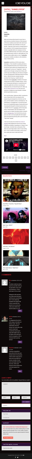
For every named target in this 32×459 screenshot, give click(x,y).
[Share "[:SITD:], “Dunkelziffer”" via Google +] (10, 157)
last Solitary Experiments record (12, 88)
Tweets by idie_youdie (7, 448)
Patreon (16, 430)
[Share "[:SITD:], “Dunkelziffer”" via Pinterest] (16, 157)
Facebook (6, 417)
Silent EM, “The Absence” (9, 246)
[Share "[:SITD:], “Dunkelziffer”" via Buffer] (21, 157)
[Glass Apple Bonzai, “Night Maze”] (16, 258)
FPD (23, 455)
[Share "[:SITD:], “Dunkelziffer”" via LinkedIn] (18, 157)
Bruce (9, 11)
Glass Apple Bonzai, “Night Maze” (10, 267)
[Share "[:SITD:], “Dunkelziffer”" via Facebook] (4, 157)
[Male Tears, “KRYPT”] (16, 215)
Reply (20, 310)
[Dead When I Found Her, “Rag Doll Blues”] (16, 190)
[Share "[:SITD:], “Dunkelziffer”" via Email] (27, 157)
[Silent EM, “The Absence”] (16, 236)
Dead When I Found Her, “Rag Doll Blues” (12, 203)
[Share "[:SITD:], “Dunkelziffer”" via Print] (16, 160)
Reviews (18, 11)
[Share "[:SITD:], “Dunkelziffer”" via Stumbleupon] (24, 157)
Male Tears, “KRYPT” (8, 225)
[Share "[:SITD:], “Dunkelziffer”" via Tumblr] (13, 157)
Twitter (5, 414)
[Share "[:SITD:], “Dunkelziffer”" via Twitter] (7, 157)
